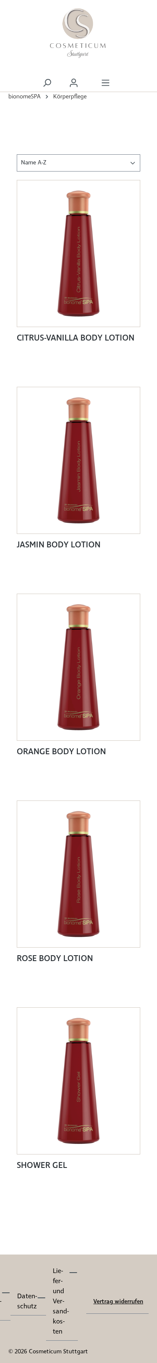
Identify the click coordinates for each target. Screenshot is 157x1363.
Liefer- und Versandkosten (61, 1301)
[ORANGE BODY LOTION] (78, 667)
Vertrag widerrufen (118, 1301)
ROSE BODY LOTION (55, 959)
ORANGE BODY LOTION (61, 752)
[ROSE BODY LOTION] (78, 874)
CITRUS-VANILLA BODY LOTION (75, 338)
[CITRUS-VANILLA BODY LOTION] (78, 253)
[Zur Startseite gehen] (79, 34)
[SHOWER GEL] (78, 1081)
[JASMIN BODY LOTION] (78, 460)
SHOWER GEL (42, 1165)
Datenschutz (27, 1301)
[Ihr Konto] (74, 83)
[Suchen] (47, 83)
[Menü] (105, 83)
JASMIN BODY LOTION (58, 545)
